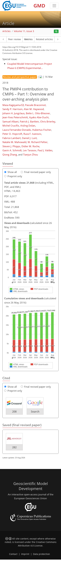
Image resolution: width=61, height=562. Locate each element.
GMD (39, 5)
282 (14, 447)
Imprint (25, 554)
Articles (6, 31)
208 (14, 411)
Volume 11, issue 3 (24, 31)
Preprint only (14, 176)
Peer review (14, 39)
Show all (12, 172)
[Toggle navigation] (54, 6)
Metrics (28, 39)
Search (35, 411)
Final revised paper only (37, 172)
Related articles (44, 39)
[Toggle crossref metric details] (14, 402)
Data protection (41, 554)
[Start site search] (56, 31)
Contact (13, 554)
